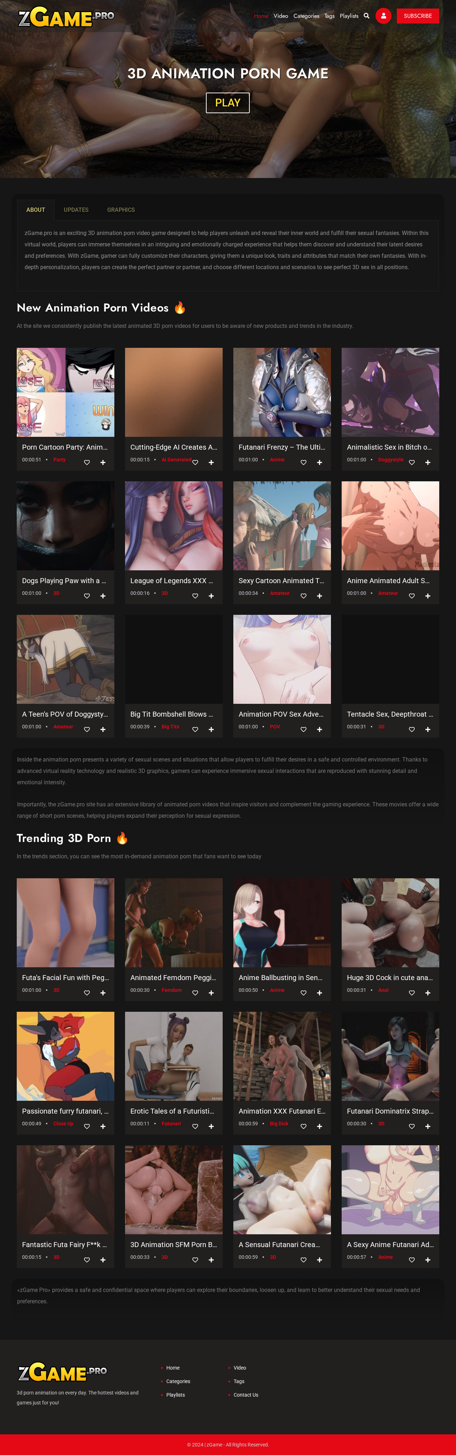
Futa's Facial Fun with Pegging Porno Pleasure (65, 977)
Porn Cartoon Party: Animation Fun (65, 447)
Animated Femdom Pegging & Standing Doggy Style (173, 977)
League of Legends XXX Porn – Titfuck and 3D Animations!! (173, 580)
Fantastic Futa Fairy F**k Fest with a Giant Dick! (65, 1244)
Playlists (349, 16)
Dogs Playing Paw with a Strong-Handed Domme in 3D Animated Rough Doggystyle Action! (65, 580)
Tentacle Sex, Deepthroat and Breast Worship (390, 714)
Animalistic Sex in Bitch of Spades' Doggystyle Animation (390, 447)
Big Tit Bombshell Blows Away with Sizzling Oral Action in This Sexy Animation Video (173, 714)
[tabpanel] (228, 255)
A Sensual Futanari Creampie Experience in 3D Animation (282, 1244)
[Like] (87, 462)
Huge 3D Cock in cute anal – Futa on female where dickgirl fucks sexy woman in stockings (390, 977)
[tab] (36, 210)
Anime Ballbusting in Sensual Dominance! (282, 977)
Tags (330, 16)
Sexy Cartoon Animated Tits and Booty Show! (282, 580)
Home (261, 16)
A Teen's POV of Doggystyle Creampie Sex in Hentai (65, 714)
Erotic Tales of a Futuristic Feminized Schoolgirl (173, 1111)
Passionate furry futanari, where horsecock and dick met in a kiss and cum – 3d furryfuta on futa (65, 1111)
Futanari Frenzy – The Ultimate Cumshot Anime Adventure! (282, 447)
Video (281, 16)
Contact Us (246, 1395)
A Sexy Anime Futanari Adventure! (390, 1244)
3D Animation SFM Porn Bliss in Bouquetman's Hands (173, 1244)
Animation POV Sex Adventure (282, 714)
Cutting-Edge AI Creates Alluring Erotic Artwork (173, 447)
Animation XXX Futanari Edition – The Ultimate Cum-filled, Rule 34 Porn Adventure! (282, 1111)
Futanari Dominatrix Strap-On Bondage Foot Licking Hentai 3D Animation (390, 1111)
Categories (306, 16)
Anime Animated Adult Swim (390, 580)
